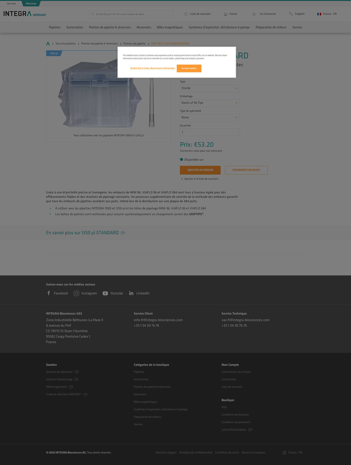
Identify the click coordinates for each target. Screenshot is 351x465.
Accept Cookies (189, 68)
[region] (176, 62)
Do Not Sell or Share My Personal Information (153, 68)
